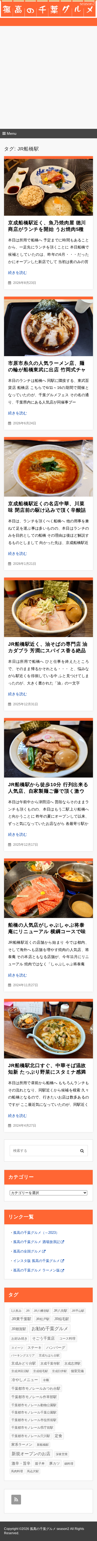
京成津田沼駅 (20, 1371)
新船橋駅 (43, 1444)
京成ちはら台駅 (49, 1355)
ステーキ (34, 1348)
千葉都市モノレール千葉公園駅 (34, 1412)
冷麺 (46, 1380)
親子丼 (40, 1463)
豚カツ (54, 1463)
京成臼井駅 (59, 1371)
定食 (58, 1436)
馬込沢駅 (33, 1471)
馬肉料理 (17, 1471)
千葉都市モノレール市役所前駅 (34, 1420)
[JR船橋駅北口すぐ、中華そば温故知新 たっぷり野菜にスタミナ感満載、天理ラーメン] (48, 1030)
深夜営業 (62, 1454)
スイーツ (17, 1347)
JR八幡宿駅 (41, 1310)
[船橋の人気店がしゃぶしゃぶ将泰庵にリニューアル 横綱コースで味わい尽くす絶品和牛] (48, 889)
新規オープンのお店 (31, 1453)
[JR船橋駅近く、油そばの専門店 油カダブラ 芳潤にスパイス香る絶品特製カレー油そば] (48, 608)
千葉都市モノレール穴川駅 (30, 1436)
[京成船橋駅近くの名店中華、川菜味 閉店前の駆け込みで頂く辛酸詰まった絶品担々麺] (48, 468)
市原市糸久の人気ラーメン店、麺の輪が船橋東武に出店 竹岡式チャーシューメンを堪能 (47, 369)
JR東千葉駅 (21, 1319)
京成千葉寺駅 (50, 1363)
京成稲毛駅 (40, 1371)
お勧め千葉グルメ (50, 1328)
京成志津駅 (72, 1363)
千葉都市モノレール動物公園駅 (34, 1405)
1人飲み (16, 1310)
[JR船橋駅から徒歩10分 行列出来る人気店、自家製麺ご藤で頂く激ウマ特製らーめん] (48, 749)
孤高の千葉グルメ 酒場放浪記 (36, 1242)
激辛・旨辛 (21, 1463)
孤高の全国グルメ (27, 1251)
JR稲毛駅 (61, 1319)
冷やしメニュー (25, 1380)
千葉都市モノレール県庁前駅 (32, 1427)
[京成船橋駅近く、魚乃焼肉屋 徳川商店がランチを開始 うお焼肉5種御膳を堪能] (48, 187)
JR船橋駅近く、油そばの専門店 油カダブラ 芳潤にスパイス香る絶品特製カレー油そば (48, 650)
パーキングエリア (23, 1355)
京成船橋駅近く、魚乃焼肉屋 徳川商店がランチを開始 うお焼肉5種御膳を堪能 (47, 229)
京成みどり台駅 (23, 1363)
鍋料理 (68, 1463)
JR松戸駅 (43, 1319)
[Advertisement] (48, 77)
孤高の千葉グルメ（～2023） (36, 1233)
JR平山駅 (78, 1310)
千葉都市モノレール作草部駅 (34, 1397)
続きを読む (17, 272)
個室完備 (77, 1371)
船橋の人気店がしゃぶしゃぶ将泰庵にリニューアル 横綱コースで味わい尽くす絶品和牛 (47, 931)
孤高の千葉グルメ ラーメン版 (36, 1270)
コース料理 (67, 1338)
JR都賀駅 (18, 1329)
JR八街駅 (60, 1311)
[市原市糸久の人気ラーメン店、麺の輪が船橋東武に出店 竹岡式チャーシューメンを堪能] (48, 327)
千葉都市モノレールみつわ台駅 (35, 1388)
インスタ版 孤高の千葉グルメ (36, 1261)
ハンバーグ (55, 1347)
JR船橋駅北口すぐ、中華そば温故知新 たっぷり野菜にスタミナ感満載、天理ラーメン (47, 1072)
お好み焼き (19, 1338)
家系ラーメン (21, 1444)
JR (28, 1310)
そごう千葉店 (43, 1338)
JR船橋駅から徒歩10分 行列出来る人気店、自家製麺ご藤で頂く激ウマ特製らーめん (48, 791)
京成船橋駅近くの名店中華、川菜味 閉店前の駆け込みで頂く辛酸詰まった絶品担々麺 (47, 510)
